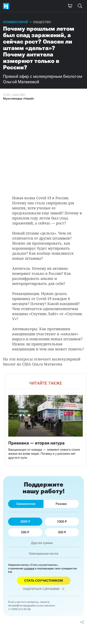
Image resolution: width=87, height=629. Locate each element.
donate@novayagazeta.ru (23, 605)
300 (60, 532)
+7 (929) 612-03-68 (19, 609)
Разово (61, 504)
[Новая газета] (7, 6)
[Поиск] (80, 6)
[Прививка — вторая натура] (45, 420)
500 (24, 532)
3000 (24, 521)
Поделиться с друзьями (41, 589)
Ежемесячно (25, 504)
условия (29, 568)
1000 (60, 521)
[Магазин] (70, 6)
